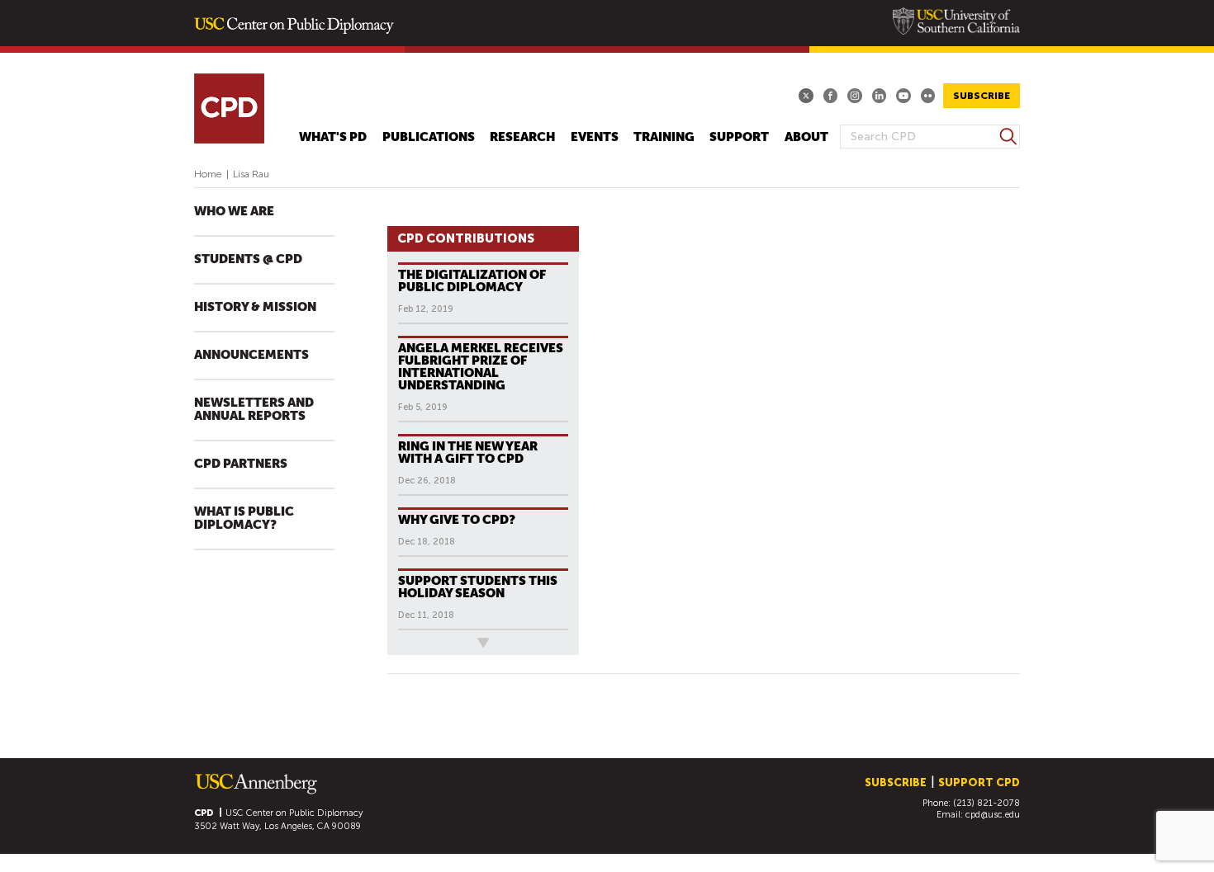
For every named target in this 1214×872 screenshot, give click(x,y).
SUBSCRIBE (981, 95)
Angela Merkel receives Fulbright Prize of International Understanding (480, 366)
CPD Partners (240, 464)
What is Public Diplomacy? (244, 518)
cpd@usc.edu (992, 814)
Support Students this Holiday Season (477, 586)
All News (414, 642)
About (806, 137)
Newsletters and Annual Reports (254, 409)
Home (208, 174)
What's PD (333, 137)
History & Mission (255, 307)
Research (522, 137)
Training (664, 137)
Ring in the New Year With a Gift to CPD (468, 452)
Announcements (251, 355)
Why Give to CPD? (456, 519)
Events (595, 137)
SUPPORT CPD (979, 782)
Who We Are (234, 212)
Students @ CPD (248, 259)
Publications (428, 137)
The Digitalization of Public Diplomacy (472, 280)
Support (739, 137)
